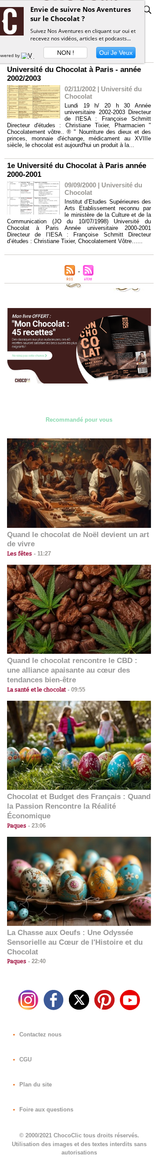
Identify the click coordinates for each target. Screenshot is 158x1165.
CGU (25, 1059)
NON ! (65, 52)
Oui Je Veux (116, 52)
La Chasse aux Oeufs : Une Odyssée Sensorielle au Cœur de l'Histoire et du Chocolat (75, 942)
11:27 (41, 553)
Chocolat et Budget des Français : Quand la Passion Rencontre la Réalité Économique (79, 806)
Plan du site (35, 1084)
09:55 (75, 689)
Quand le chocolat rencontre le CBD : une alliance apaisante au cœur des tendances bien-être (72, 670)
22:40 (36, 961)
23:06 (36, 825)
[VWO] (30, 55)
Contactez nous (39, 1034)
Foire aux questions (45, 1109)
